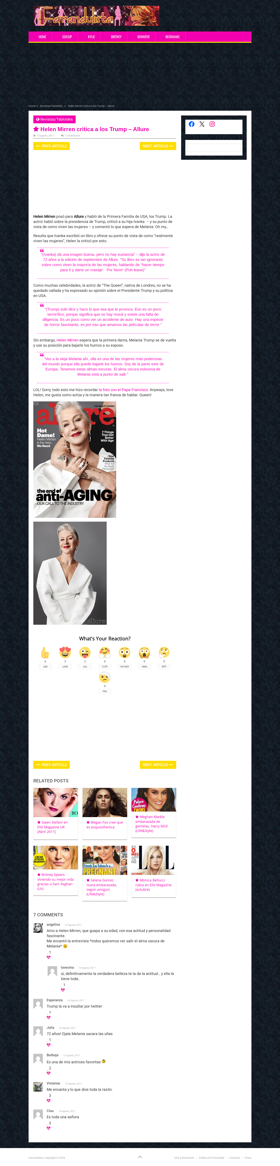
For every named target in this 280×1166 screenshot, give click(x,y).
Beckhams (173, 36)
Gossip (67, 36)
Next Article (156, 146)
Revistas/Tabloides (56, 119)
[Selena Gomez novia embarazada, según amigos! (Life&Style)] (104, 860)
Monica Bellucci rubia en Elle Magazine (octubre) (153, 885)
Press (248, 1157)
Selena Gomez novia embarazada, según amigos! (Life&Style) (101, 887)
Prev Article (54, 146)
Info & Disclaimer (184, 1157)
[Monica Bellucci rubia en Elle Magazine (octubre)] (153, 860)
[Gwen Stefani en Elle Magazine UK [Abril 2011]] (55, 802)
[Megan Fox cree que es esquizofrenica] (104, 802)
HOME (42, 36)
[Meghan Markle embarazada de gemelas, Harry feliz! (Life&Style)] (153, 800)
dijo (142, 254)
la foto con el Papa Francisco (123, 389)
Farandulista (36, 1157)
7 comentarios (72, 135)
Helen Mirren (67, 340)
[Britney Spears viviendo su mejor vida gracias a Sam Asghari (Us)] (55, 857)
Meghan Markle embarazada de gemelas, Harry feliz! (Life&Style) (151, 823)
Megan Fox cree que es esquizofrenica (104, 824)
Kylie (91, 36)
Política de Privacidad (211, 1157)
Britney (116, 36)
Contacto (234, 1157)
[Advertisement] (140, 74)
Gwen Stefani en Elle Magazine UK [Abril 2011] (52, 827)
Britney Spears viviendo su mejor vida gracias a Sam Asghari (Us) (55, 881)
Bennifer (144, 36)
